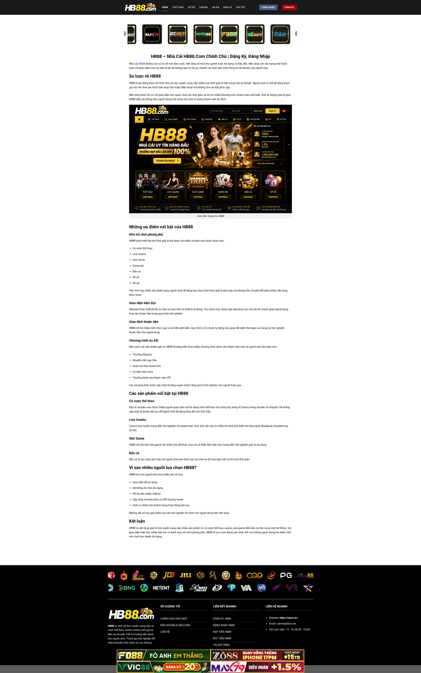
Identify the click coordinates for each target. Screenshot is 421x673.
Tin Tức (240, 7)
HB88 (165, 7)
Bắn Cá (227, 7)
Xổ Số (191, 7)
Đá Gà (215, 7)
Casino (203, 7)
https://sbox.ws (289, 617)
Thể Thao (178, 7)
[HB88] (140, 7)
